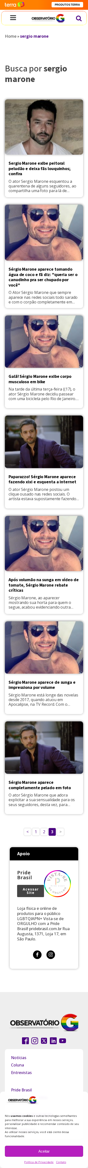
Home (10, 36)
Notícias (18, 1057)
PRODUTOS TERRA (67, 4)
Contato (61, 1162)
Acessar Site (31, 891)
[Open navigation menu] (13, 18)
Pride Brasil (21, 1090)
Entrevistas (21, 1072)
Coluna (17, 1065)
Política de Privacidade (39, 1162)
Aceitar (44, 1151)
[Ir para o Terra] (14, 5)
